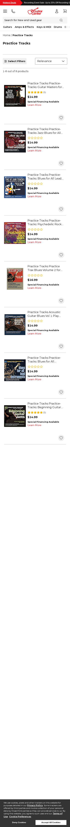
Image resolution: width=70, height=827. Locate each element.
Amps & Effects (24, 26)
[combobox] (51, 61)
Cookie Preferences (20, 816)
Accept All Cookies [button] (50, 822)
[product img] (15, 96)
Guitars (7, 26)
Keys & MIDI (44, 26)
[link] (46, 85)
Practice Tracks (23, 35)
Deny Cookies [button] (19, 822)
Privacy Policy (35, 805)
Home (6, 35)
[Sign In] (56, 11)
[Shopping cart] (65, 11)
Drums (58, 26)
